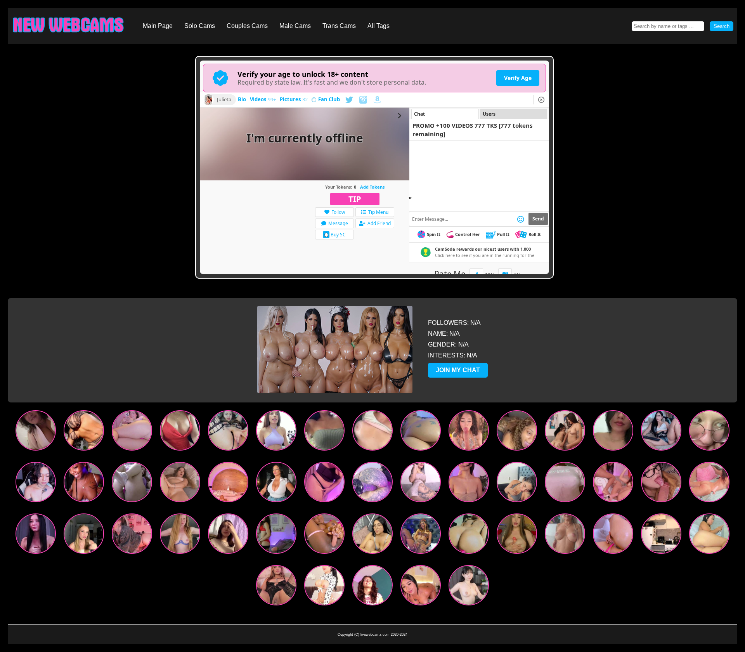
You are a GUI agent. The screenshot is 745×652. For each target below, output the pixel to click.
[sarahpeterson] (324, 432)
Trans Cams (339, 26)
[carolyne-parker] (709, 535)
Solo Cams (199, 26)
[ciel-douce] (324, 587)
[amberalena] (132, 484)
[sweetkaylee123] (84, 484)
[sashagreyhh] (372, 535)
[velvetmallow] (372, 484)
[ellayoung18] (276, 535)
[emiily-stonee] (276, 587)
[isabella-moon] (565, 432)
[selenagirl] (709, 484)
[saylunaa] (469, 432)
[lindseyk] (420, 432)
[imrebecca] (372, 432)
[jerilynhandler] (709, 432)
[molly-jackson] (228, 484)
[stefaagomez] (132, 432)
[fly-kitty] (613, 535)
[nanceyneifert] (661, 535)
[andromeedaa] (132, 535)
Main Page (158, 26)
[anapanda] (276, 432)
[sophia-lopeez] (517, 484)
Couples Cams (247, 26)
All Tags (378, 26)
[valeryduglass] (276, 484)
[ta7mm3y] (324, 535)
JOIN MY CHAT (458, 370)
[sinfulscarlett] (565, 484)
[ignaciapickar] (36, 535)
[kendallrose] (661, 432)
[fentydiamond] (420, 535)
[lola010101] (517, 535)
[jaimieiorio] (469, 587)
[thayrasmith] (420, 484)
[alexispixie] (228, 432)
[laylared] (517, 432)
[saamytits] (84, 432)
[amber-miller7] (469, 535)
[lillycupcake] (324, 484)
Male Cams (295, 26)
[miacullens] (372, 587)
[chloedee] (180, 484)
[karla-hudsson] (180, 432)
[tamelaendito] (228, 535)
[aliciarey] (565, 535)
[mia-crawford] (420, 587)
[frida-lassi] (36, 484)
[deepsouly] (661, 484)
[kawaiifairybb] (36, 432)
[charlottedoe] (180, 535)
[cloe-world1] (613, 484)
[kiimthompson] (469, 484)
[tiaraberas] (84, 535)
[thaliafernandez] (613, 432)
